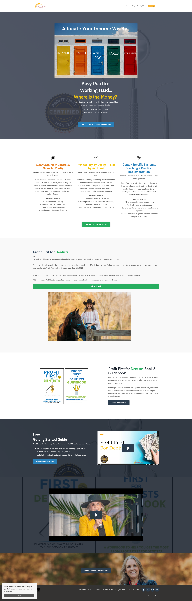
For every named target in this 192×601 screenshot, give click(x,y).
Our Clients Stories (85, 590)
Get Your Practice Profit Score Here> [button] (96, 125)
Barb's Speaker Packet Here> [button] (96, 571)
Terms (97, 590)
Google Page (120, 590)
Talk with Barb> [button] (96, 286)
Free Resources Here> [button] (45, 461)
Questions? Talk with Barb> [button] (96, 224)
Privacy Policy (9, 591)
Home (128, 6)
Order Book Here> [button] (119, 403)
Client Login (151, 6)
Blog (133, 6)
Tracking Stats (141, 6)
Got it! (19, 595)
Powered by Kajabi (153, 596)
